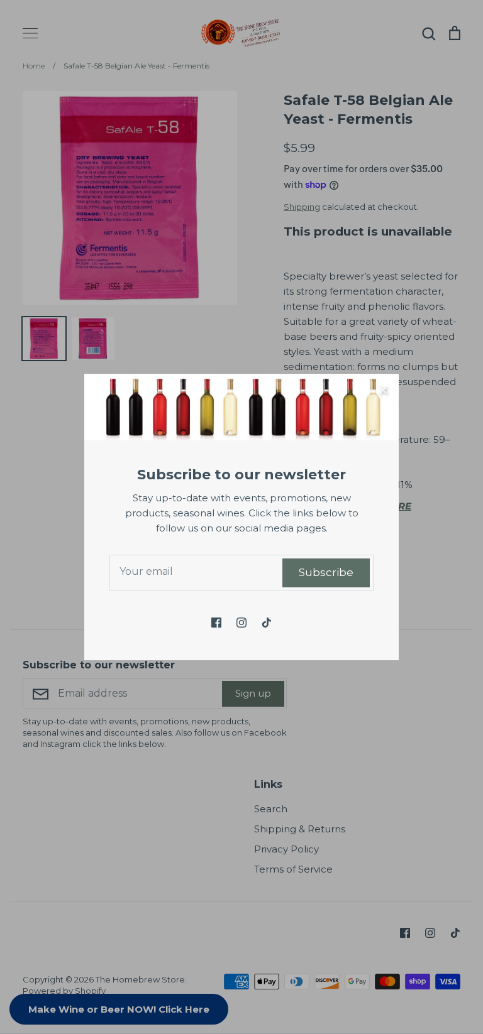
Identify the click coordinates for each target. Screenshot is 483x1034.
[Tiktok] (266, 622)
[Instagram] (241, 622)
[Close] (383, 389)
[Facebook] (216, 622)
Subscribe (326, 572)
